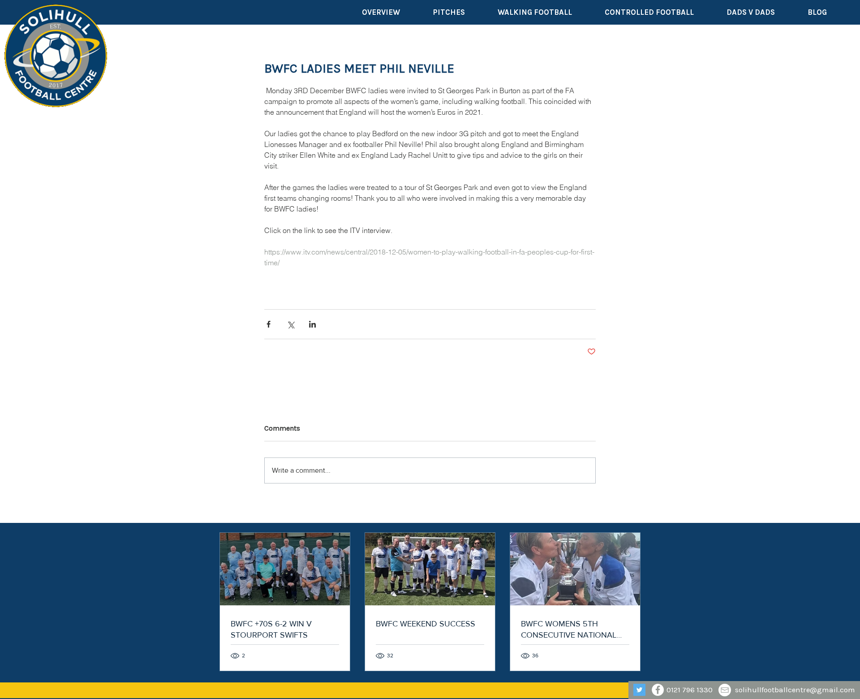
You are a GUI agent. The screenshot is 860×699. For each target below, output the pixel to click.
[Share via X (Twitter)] (290, 324)
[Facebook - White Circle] (658, 690)
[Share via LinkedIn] (312, 324)
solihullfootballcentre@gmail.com (795, 689)
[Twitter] (639, 690)
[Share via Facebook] (268, 324)
